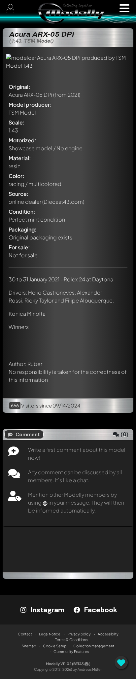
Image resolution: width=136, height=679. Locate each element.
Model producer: (30, 104)
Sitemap (29, 646)
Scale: (17, 122)
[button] (124, 8)
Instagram (46, 609)
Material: (20, 158)
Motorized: (23, 140)
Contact (25, 634)
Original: (19, 86)
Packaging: (23, 229)
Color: (16, 175)
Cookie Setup (54, 646)
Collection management (93, 646)
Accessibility (108, 634)
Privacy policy (79, 634)
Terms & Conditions (71, 639)
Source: (19, 193)
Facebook (99, 609)
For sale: (19, 247)
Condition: (22, 211)
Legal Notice (49, 634)
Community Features (71, 651)
